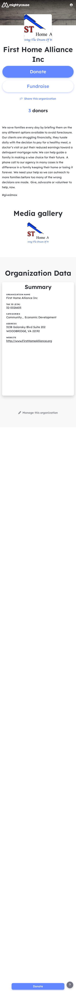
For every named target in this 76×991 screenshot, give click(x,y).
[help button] (70, 985)
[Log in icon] (71, 4)
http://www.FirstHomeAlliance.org (29, 341)
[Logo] (15, 4)
